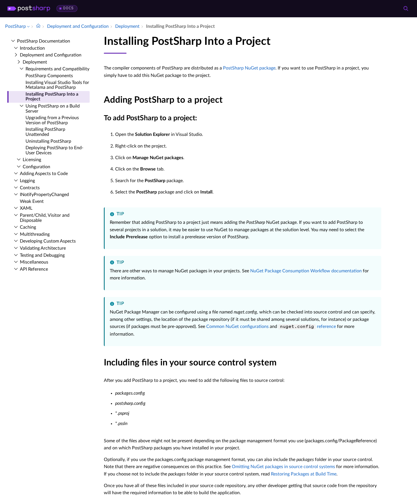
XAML (26, 208)
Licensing (32, 159)
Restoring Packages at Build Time (303, 474)
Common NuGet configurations (237, 326)
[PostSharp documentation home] (38, 26)
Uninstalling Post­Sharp (48, 141)
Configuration (36, 167)
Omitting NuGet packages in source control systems (283, 466)
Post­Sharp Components (49, 75)
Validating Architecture (43, 248)
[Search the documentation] (405, 8)
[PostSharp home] (29, 8)
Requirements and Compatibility (57, 69)
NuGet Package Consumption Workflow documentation (306, 271)
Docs (68, 8)
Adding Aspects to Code (44, 173)
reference (308, 326)
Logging (27, 180)
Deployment (35, 62)
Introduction (32, 48)
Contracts (30, 188)
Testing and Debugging (42, 255)
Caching (28, 227)
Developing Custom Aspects (48, 241)
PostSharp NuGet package (249, 68)
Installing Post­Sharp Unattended (45, 132)
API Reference (34, 269)
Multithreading (35, 234)
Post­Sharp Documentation (43, 41)
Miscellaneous (34, 262)
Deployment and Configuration (50, 55)
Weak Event (32, 201)
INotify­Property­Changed (44, 194)
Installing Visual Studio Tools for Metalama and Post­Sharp (57, 85)
